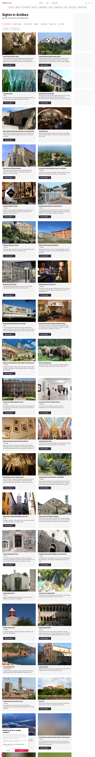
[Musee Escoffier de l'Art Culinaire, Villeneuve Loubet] (54, 318)
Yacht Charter (72, 7)
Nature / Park (52, 24)
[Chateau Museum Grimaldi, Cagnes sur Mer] (54, 49)
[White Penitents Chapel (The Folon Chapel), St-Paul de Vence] (54, 731)
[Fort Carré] (54, 694)
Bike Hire (18, 7)
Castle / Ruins (44, 24)
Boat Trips (11, 7)
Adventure (55, 3)
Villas (65, 7)
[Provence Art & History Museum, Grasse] (19, 396)
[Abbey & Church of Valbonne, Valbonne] (54, 510)
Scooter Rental (26, 7)
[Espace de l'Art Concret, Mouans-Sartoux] (54, 396)
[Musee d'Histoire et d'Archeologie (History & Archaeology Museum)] (19, 124)
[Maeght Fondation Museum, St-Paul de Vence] (54, 200)
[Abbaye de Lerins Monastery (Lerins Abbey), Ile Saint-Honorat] (19, 357)
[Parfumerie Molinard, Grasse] (19, 200)
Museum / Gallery (17, 24)
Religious (36, 24)
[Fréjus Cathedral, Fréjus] (54, 622)
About (41, 3)
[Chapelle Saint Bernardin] (54, 434)
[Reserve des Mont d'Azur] (54, 357)
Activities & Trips (58, 7)
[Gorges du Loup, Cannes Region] (54, 585)
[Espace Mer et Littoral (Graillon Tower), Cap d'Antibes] (54, 162)
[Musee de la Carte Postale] (19, 279)
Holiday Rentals (42, 7)
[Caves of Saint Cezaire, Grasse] (19, 49)
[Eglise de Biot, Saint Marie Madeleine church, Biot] (19, 510)
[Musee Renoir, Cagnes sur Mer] (54, 87)
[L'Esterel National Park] (19, 659)
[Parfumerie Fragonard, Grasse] (19, 239)
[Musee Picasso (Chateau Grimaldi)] (19, 162)
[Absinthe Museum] (54, 124)
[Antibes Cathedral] (54, 659)
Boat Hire (34, 7)
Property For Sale (82, 7)
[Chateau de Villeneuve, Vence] (19, 548)
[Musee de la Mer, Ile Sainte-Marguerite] (54, 239)
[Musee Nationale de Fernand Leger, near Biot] (19, 318)
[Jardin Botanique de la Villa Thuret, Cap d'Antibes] (54, 471)
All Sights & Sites (7, 24)
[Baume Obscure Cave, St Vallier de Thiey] (19, 471)
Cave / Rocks (61, 24)
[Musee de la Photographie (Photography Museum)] (19, 434)
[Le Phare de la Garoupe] (19, 622)
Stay (47, 3)
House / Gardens (28, 24)
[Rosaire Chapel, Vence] (19, 585)
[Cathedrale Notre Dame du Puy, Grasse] (19, 694)
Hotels (50, 7)
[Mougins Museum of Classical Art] (54, 279)
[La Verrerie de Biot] (19, 87)
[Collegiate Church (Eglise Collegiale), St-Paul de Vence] (54, 548)
